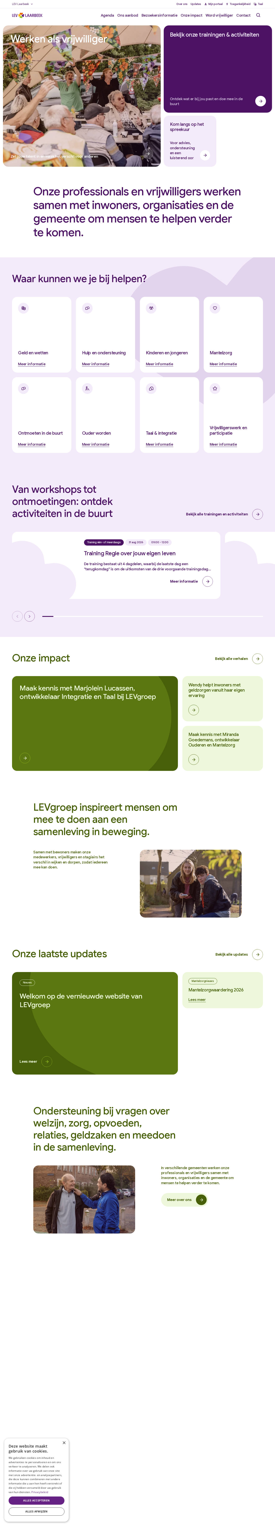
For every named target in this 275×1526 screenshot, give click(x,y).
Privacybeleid (39, 1492)
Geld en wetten (33, 353)
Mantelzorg (221, 353)
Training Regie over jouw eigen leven (130, 553)
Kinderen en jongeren (167, 353)
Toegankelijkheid (240, 4)
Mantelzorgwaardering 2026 (216, 990)
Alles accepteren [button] (36, 1500)
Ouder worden (96, 433)
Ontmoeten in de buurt (40, 433)
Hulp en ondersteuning (104, 353)
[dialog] (36, 1480)
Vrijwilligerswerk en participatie (228, 430)
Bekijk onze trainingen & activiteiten (214, 34)
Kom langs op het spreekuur (187, 126)
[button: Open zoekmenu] (258, 15)
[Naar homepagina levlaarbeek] (27, 15)
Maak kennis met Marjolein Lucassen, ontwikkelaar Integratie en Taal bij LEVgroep (88, 692)
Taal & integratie (161, 433)
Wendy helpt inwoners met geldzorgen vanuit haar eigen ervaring (216, 690)
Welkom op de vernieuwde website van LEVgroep (81, 1000)
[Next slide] (29, 616)
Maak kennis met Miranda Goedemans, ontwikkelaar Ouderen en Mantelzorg (214, 740)
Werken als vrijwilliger (59, 39)
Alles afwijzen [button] (36, 1511)
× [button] (64, 1443)
